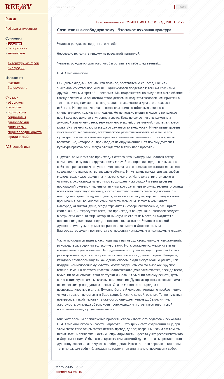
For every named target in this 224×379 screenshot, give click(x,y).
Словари (11, 97)
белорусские (17, 48)
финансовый (17, 127)
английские (16, 53)
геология (14, 107)
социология (17, 117)
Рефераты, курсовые (21, 28)
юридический (18, 137)
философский (18, 122)
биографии (16, 68)
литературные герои (23, 63)
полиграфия (17, 112)
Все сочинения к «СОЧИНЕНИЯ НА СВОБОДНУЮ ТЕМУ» (140, 22)
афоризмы (16, 102)
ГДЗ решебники (17, 146)
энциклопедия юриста (25, 132)
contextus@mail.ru (69, 372)
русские (14, 83)
